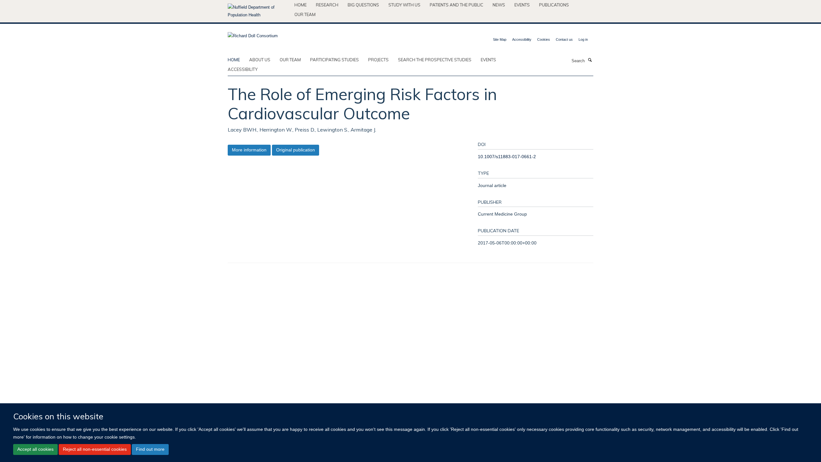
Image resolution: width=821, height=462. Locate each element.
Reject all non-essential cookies (95, 449)
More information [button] (249, 149)
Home (300, 4)
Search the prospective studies (434, 59)
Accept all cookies (35, 449)
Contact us (564, 39)
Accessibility (521, 39)
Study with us (404, 4)
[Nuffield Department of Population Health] (259, 11)
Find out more (150, 449)
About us (259, 59)
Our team (305, 14)
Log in (583, 39)
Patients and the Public (456, 4)
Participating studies (334, 59)
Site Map (499, 39)
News (499, 4)
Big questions (363, 4)
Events (522, 4)
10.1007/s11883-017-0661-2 (507, 156)
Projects (378, 59)
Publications (554, 4)
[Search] (589, 60)
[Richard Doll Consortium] (253, 33)
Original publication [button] (295, 149)
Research (327, 4)
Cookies (543, 39)
